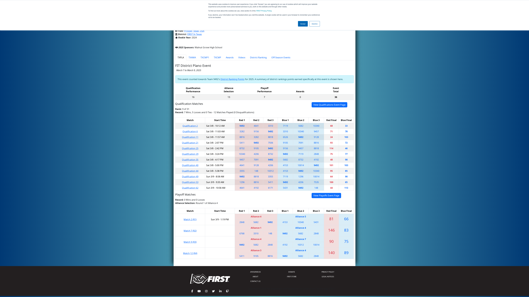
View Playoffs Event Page (326, 195)
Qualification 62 (190, 187)
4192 (316, 159)
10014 (301, 165)
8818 (270, 137)
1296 (300, 176)
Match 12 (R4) (190, 253)
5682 (300, 125)
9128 (316, 137)
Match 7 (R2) (190, 230)
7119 (285, 125)
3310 (270, 125)
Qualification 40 (190, 165)
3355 (242, 170)
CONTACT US (255, 281)
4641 (256, 125)
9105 (285, 142)
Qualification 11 (190, 137)
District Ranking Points (232, 79)
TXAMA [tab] (192, 57)
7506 (270, 142)
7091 (300, 142)
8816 (242, 137)
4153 (285, 165)
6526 (285, 137)
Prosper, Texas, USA (194, 30)
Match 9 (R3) (190, 242)
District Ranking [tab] (258, 57)
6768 (241, 233)
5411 (242, 142)
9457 (316, 131)
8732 (242, 148)
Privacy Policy (264, 10)
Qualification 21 (190, 142)
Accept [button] (302, 24)
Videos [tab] (241, 57)
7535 (316, 182)
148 (256, 170)
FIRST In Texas (194, 34)
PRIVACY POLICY (328, 272)
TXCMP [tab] (217, 57)
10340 (316, 125)
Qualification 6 (190, 131)
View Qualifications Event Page (329, 104)
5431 (285, 187)
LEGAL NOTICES (328, 276)
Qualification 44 (190, 170)
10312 (270, 170)
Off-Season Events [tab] (280, 57)
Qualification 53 (190, 182)
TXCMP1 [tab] (205, 57)
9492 (242, 125)
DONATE (291, 272)
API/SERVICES (255, 272)
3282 (242, 131)
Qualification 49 (190, 176)
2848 (316, 154)
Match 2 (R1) (190, 219)
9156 (256, 131)
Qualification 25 (190, 148)
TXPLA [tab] (181, 57)
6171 (270, 187)
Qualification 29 (190, 154)
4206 (256, 154)
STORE (291, 276)
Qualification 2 (190, 125)
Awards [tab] (230, 57)
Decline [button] (315, 24)
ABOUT (255, 276)
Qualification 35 (190, 159)
